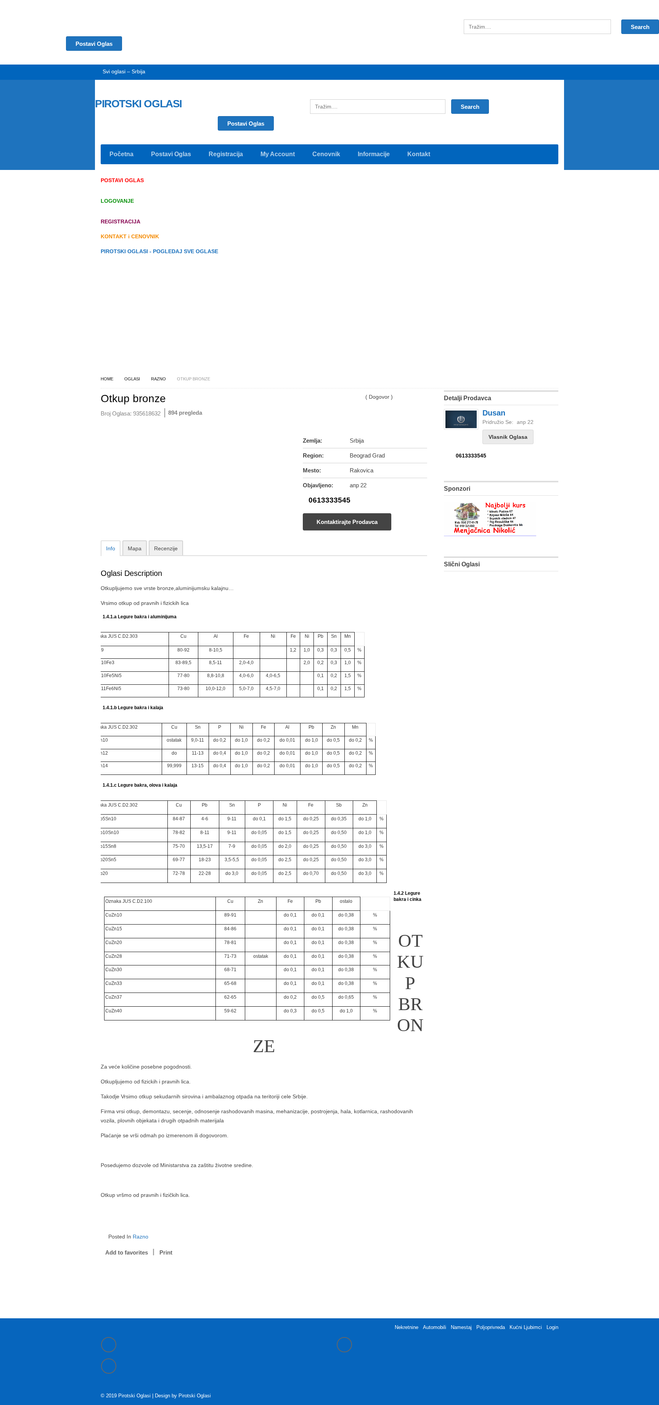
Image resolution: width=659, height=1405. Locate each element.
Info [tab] (110, 548)
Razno (158, 379)
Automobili (434, 1327)
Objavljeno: (318, 485)
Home (107, 379)
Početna (121, 154)
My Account (277, 154)
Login (552, 1327)
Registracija (226, 154)
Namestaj (461, 1327)
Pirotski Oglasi (194, 1396)
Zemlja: (312, 440)
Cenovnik (326, 154)
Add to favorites (126, 1252)
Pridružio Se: (497, 422)
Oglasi (132, 379)
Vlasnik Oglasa (508, 437)
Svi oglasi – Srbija (124, 71)
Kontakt (418, 154)
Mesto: (312, 470)
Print (165, 1252)
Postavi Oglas (245, 123)
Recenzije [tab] (166, 548)
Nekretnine (406, 1327)
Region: (313, 455)
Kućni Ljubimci (526, 1327)
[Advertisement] (329, 317)
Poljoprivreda (490, 1327)
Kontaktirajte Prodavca (347, 522)
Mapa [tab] (134, 548)
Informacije (374, 154)
